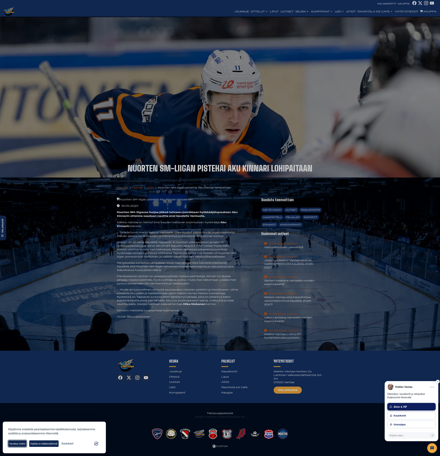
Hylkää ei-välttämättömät (43, 443)
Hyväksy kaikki (17, 443)
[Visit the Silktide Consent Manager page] (96, 444)
